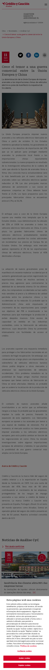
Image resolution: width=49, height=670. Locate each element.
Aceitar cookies (24, 658)
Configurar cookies (24, 651)
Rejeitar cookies (24, 665)
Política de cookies (28, 646)
